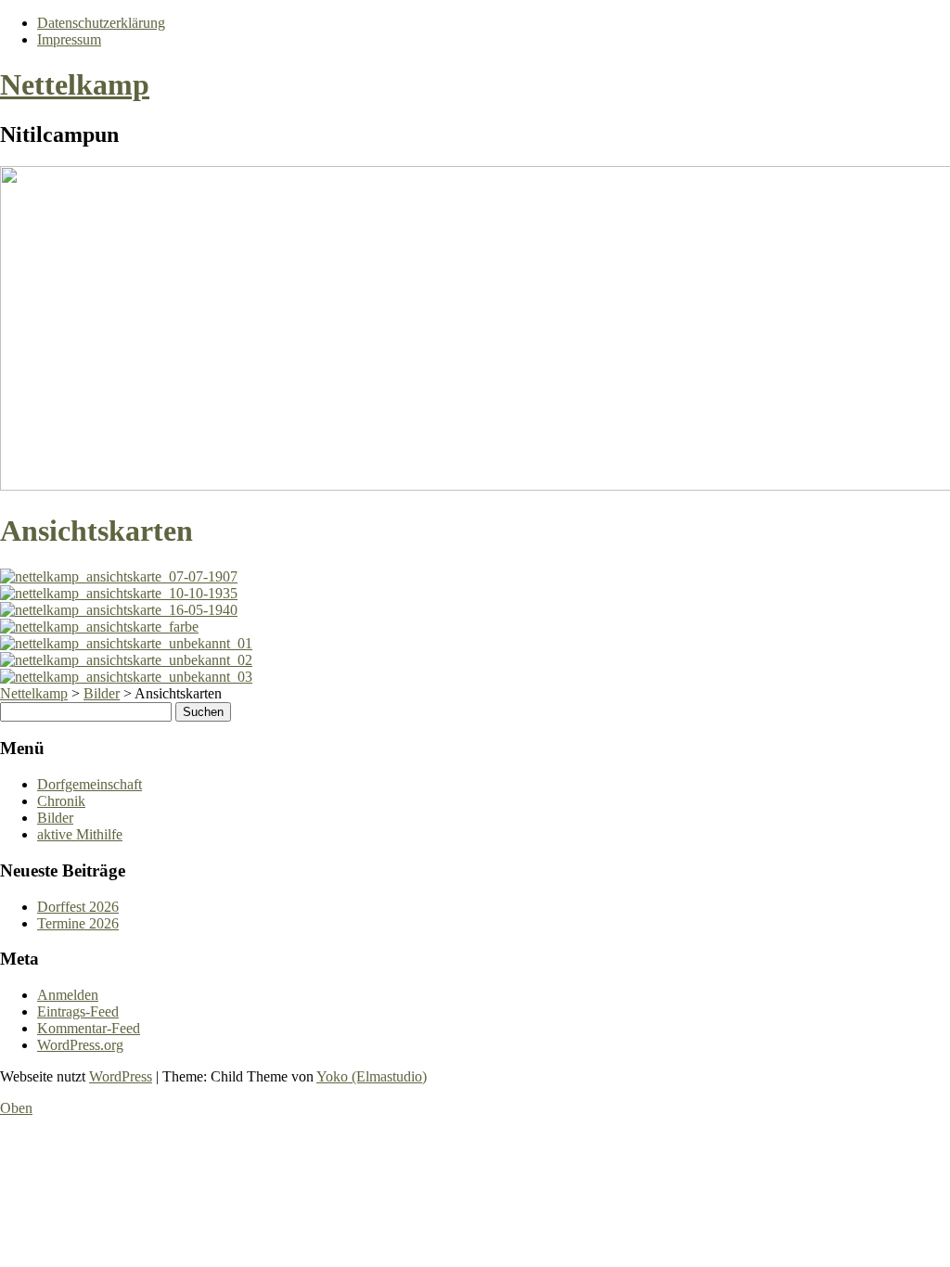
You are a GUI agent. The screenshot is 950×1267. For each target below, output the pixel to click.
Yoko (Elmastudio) (371, 1076)
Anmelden (67, 995)
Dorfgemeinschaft (89, 784)
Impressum (69, 39)
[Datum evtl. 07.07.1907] (119, 576)
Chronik (61, 801)
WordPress (120, 1076)
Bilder (55, 817)
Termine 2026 (78, 923)
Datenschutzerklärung (101, 23)
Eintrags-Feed (78, 1011)
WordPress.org (80, 1045)
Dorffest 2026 (78, 907)
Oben (16, 1108)
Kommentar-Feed (88, 1028)
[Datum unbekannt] (99, 626)
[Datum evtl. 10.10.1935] (119, 593)
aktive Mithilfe (79, 834)
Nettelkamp (74, 84)
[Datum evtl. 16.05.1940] (119, 610)
